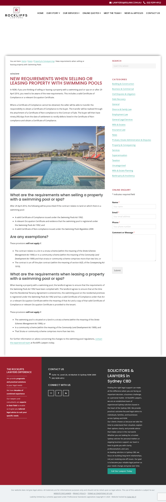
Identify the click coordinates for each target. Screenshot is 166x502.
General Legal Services (122, 119)
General (115, 104)
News (114, 135)
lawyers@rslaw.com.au (127, 3)
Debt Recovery (119, 99)
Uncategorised (119, 165)
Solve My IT (131, 497)
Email (115, 212)
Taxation (116, 160)
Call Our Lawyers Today (121, 471)
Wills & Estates (119, 124)
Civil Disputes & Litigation (123, 94)
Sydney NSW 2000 (88, 375)
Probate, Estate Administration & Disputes (131, 140)
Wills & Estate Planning (122, 170)
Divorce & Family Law (121, 109)
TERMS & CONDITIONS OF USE (100, 493)
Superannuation (119, 155)
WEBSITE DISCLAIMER (62, 493)
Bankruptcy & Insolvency (123, 175)
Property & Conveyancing (123, 145)
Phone (116, 222)
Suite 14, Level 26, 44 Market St (66, 375)
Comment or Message (123, 232)
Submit (117, 270)
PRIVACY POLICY (79, 493)
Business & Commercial (123, 89)
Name (116, 202)
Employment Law (120, 114)
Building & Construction (123, 83)
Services (116, 150)
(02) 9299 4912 (154, 3)
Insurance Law (118, 129)
